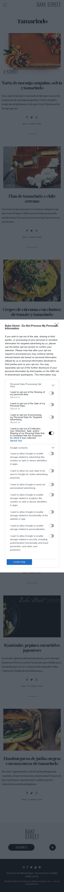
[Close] (57, 326)
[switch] (51, 393)
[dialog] (32, 446)
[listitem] (32, 385)
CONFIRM (19, 562)
